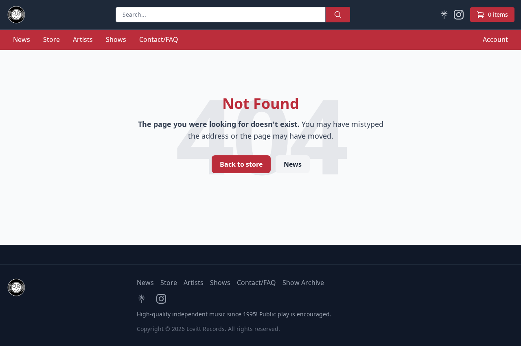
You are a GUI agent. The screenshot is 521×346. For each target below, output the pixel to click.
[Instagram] (459, 15)
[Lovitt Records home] (16, 14)
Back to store (241, 164)
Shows (116, 39)
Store (51, 39)
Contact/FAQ (158, 39)
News (21, 39)
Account (495, 39)
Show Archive (303, 282)
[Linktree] (444, 15)
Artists (83, 39)
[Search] (338, 14)
